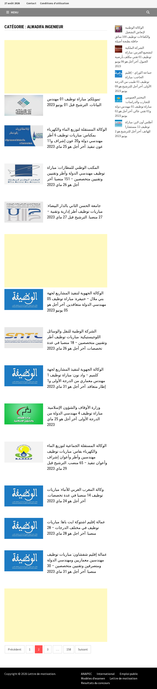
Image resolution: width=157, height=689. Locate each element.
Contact (31, 3)
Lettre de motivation (41, 674)
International (106, 674)
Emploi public (129, 674)
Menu (14, 12)
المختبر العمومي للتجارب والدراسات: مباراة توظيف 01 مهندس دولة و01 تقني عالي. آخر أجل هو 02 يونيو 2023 (133, 106)
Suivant (83, 649)
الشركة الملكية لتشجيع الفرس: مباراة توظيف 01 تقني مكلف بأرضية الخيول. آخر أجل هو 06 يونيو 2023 (133, 57)
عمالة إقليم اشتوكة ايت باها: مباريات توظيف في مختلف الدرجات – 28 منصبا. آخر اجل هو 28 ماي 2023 (76, 528)
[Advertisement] (55, 66)
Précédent (14, 649)
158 (68, 649)
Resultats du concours (95, 683)
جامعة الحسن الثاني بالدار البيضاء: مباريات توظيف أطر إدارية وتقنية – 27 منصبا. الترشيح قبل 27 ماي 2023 (75, 211)
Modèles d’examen (93, 678)
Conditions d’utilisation (54, 3)
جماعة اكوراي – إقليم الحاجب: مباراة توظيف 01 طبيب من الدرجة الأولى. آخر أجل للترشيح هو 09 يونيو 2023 (133, 82)
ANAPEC (86, 674)
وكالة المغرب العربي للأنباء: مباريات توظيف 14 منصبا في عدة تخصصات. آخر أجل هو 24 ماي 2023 (75, 495)
